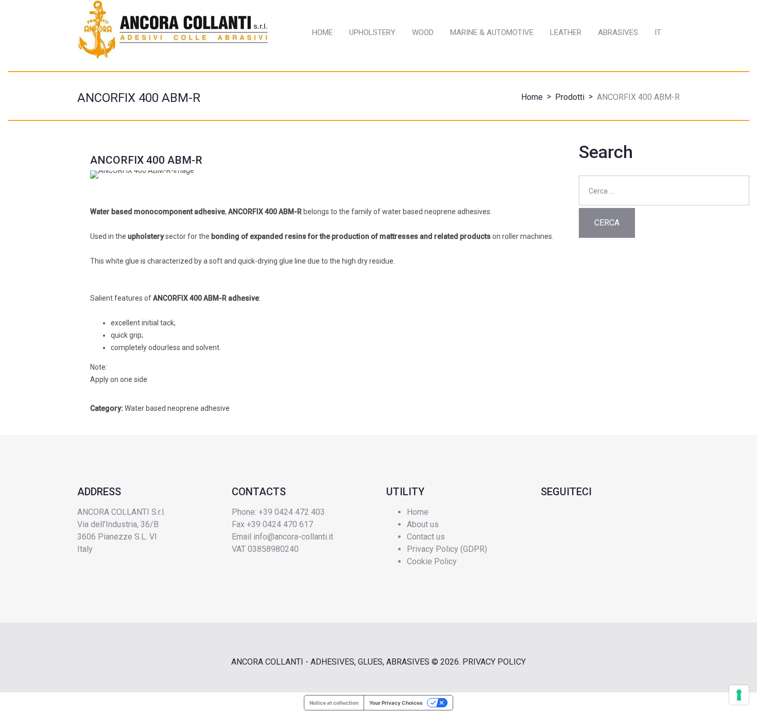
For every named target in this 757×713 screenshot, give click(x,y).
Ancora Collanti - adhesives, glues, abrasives (330, 662)
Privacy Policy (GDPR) (447, 549)
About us (423, 524)
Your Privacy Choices (396, 703)
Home (532, 97)
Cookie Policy (432, 561)
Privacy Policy (494, 662)
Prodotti (569, 97)
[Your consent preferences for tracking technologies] (739, 695)
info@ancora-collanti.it (293, 537)
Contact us (426, 537)
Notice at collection (333, 703)
